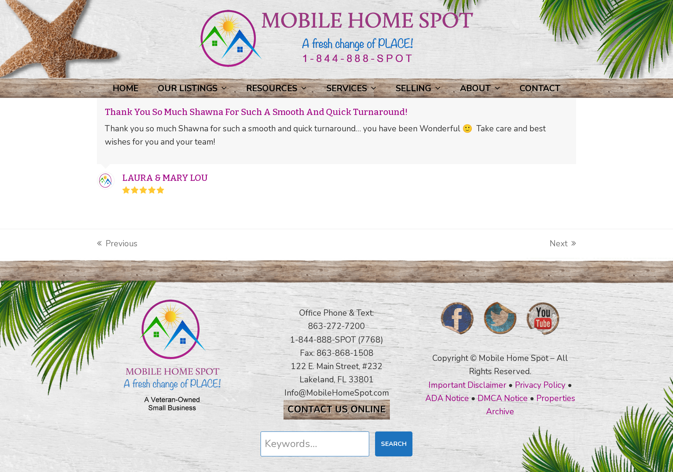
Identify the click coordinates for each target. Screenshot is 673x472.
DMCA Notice (502, 398)
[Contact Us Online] (337, 417)
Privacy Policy (540, 385)
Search (394, 444)
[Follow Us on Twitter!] (500, 337)
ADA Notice (447, 398)
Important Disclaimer (467, 385)
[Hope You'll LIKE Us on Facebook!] (457, 337)
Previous (117, 244)
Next (558, 244)
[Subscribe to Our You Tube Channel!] (542, 337)
